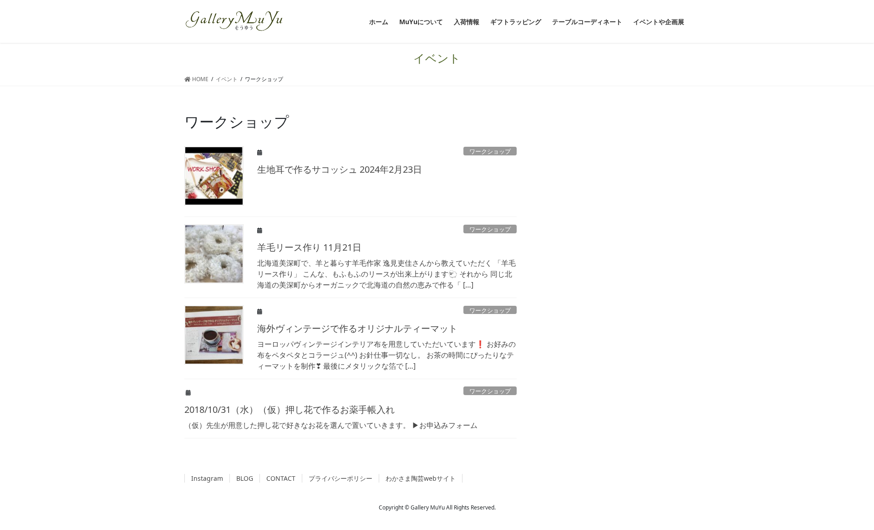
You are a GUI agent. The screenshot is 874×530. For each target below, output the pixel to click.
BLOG (244, 478)
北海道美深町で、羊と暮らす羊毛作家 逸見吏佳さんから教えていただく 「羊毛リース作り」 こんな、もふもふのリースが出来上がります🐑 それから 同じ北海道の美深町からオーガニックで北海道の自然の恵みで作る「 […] (386, 274)
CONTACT (280, 478)
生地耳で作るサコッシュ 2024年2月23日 (339, 169)
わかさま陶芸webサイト (421, 478)
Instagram (207, 478)
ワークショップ (490, 151)
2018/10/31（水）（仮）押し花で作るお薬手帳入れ (289, 409)
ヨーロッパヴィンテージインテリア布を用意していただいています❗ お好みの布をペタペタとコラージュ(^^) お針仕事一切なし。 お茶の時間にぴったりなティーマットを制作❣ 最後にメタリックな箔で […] (386, 355)
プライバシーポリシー (340, 478)
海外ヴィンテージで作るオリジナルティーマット (357, 328)
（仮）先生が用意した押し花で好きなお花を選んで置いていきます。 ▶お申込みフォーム (331, 425)
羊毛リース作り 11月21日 (309, 247)
